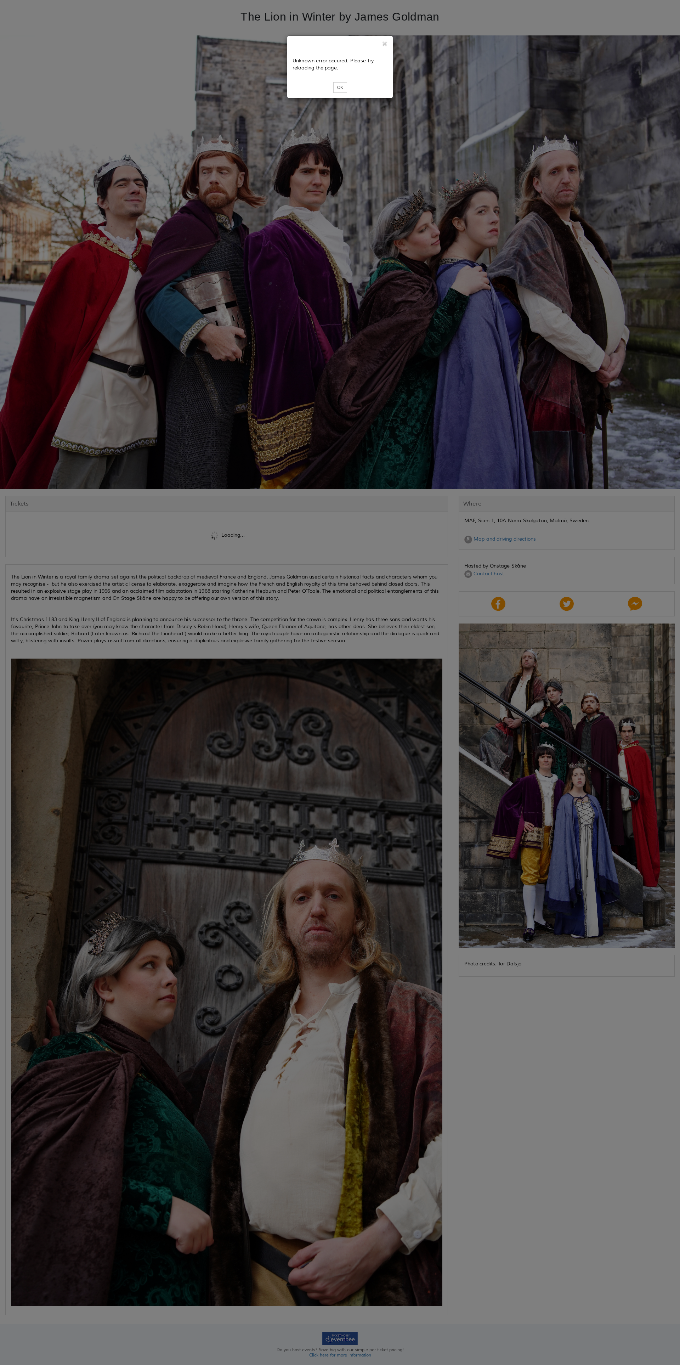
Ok (340, 87)
